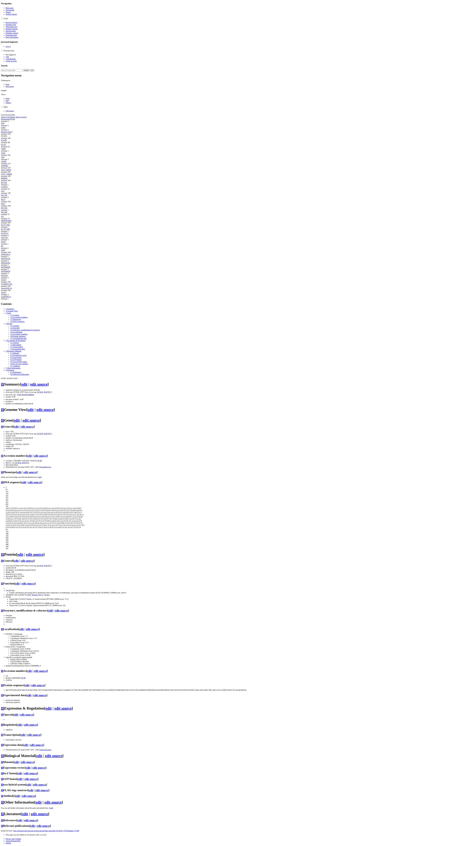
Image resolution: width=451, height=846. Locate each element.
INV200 (4, 212)
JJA (2, 216)
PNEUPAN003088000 (25, 395)
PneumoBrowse (45, 467)
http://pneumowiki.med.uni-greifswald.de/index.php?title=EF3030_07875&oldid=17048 (46, 831)
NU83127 (4, 233)
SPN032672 (5, 254)
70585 (3, 149)
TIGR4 (12, 119)
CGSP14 (4, 187)
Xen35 (3, 293)
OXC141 (4, 238)
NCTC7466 (5, 229)
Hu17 (3, 204)
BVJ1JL (4, 183)
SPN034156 (5, 259)
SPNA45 (4, 276)
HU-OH (4, 195)
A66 (2, 157)
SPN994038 (5, 267)
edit (24, 384)
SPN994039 (5, 271)
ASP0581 (4, 166)
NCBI (39, 461)
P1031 (3, 242)
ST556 (3, 280)
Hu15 (3, 199)
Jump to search (21, 117)
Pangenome (5, 119)
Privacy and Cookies (13, 839)
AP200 (3, 161)
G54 (2, 191)
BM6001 (4, 178)
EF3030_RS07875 (44, 392)
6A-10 (3, 145)
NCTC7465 (5, 225)
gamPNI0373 (6, 297)
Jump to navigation (8, 117)
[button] (2, 18)
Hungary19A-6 (6, 132)
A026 (3, 153)
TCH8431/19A (6, 284)
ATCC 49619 (6, 170)
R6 (2, 246)
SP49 (3, 250)
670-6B (4, 140)
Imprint (8, 843)
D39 (2, 123)
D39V (3, 128)
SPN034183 (5, 263)
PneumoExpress (45, 750)
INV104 (4, 208)
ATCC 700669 (6, 174)
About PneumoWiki (13, 841)
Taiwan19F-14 (6, 288)
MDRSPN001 (6, 221)
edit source (38, 384)
